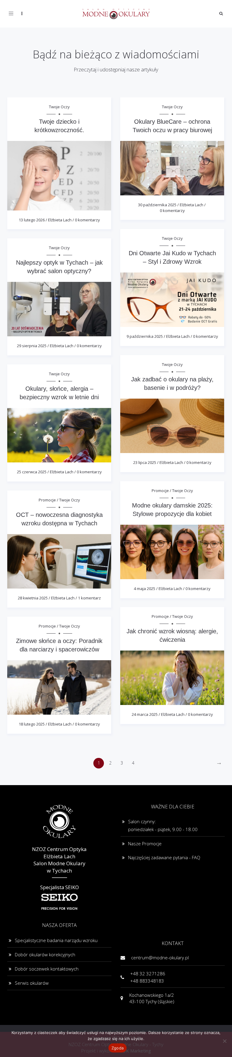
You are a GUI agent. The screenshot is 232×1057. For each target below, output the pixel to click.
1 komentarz (89, 598)
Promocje (160, 490)
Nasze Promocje (145, 843)
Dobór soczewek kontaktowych (47, 969)
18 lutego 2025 (32, 724)
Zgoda (117, 1048)
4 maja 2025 (144, 588)
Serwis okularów (32, 983)
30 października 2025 (157, 204)
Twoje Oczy (59, 106)
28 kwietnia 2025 (33, 598)
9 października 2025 (145, 336)
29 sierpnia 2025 (32, 345)
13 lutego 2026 (32, 220)
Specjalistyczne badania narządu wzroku (56, 940)
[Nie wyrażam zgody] (224, 1041)
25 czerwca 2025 (32, 472)
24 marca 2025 (145, 714)
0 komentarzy (87, 220)
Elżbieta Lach (60, 220)
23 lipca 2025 (144, 462)
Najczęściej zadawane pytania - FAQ (164, 857)
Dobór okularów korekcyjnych (45, 954)
